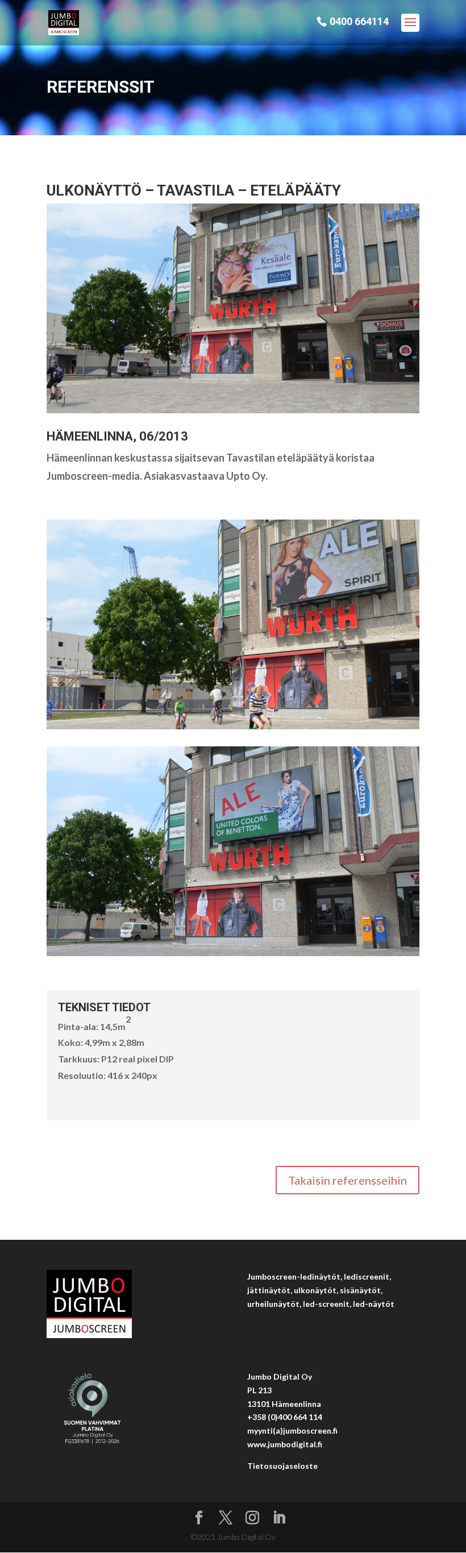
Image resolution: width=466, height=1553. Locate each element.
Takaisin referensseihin (347, 1180)
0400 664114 (359, 21)
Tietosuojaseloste (282, 1466)
